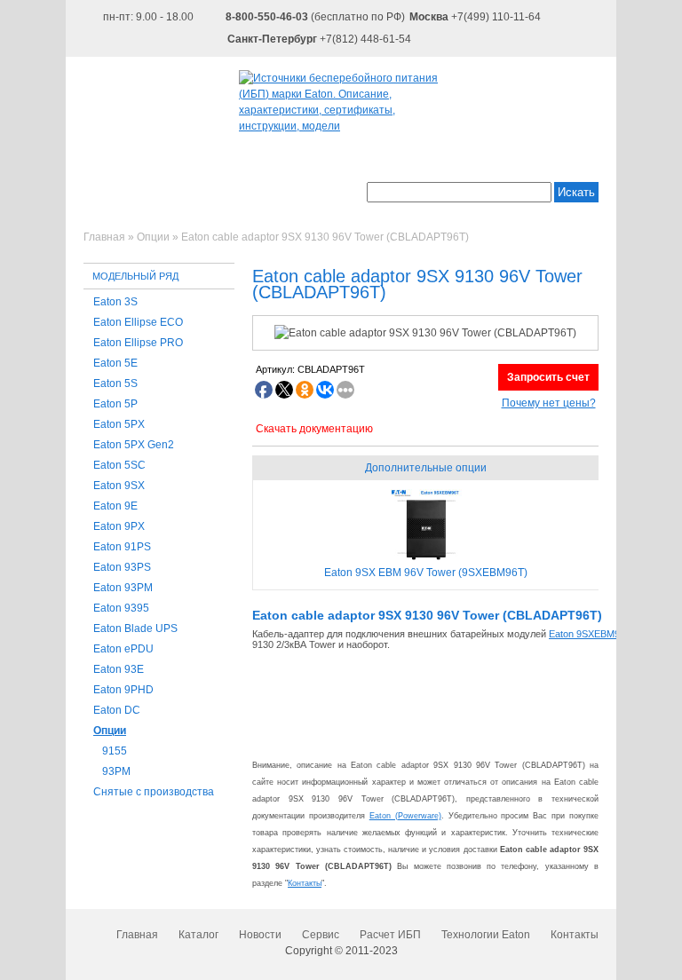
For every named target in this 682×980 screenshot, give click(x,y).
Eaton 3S (115, 302)
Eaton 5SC (119, 465)
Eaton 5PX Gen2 (133, 445)
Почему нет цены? (549, 403)
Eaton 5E (115, 363)
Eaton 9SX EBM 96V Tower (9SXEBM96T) (425, 572)
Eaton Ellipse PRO (138, 342)
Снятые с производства (153, 792)
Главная (137, 935)
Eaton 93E (118, 669)
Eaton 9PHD (123, 690)
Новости (260, 935)
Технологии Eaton (485, 935)
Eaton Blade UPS (135, 628)
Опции (109, 730)
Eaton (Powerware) (405, 815)
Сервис (320, 935)
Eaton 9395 (121, 608)
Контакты (304, 883)
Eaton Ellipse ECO (138, 322)
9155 (114, 751)
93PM (116, 771)
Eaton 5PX (119, 424)
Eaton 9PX (119, 526)
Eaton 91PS (122, 547)
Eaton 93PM (123, 587)
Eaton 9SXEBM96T (590, 633)
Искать (576, 192)
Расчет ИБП (390, 935)
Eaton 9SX (119, 485)
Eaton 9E (115, 506)
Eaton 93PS (122, 567)
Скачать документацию (314, 429)
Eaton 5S (115, 383)
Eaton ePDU (123, 649)
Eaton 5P (115, 404)
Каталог (198, 935)
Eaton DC (116, 710)
